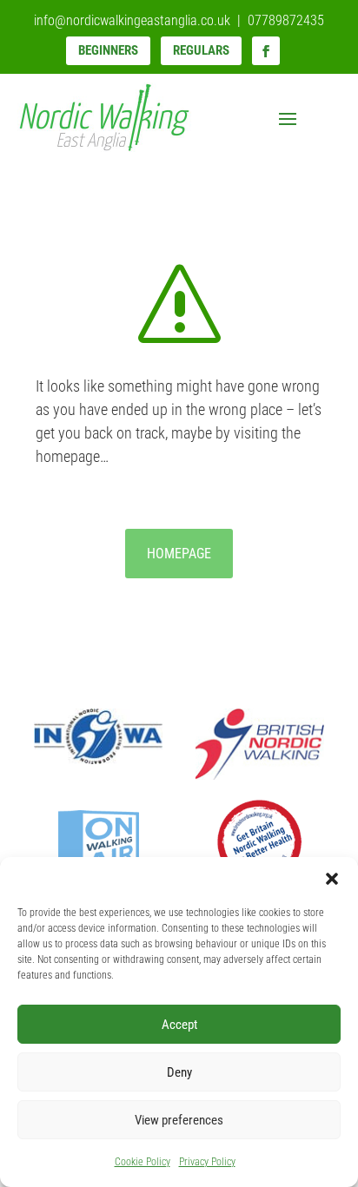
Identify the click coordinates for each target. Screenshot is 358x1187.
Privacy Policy (207, 1162)
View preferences (179, 1120)
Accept (179, 1024)
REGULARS (201, 50)
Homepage (179, 553)
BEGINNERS (108, 50)
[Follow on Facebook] (266, 50)
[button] (332, 878)
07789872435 (286, 20)
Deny (179, 1072)
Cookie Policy (142, 1162)
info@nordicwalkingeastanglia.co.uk (132, 20)
